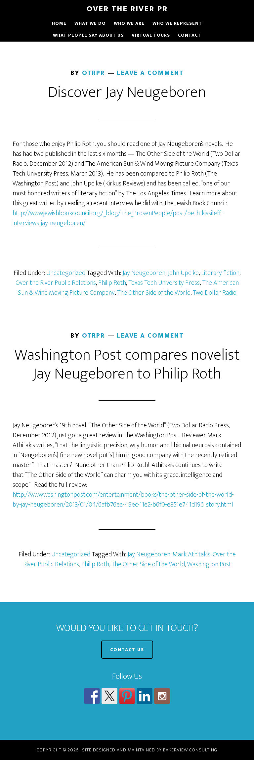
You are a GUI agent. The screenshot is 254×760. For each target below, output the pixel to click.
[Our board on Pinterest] (127, 696)
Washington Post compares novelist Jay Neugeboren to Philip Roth (127, 364)
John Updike (183, 273)
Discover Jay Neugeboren (127, 92)
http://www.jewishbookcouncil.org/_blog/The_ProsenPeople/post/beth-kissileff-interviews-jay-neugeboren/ (118, 218)
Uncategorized (65, 273)
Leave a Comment (150, 73)
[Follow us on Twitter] (109, 696)
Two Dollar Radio (214, 292)
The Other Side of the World (153, 292)
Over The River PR (127, 9)
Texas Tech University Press (164, 282)
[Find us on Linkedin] (144, 696)
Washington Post (209, 564)
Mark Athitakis (191, 554)
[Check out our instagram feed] (162, 696)
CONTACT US (127, 649)
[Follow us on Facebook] (92, 696)
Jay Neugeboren (143, 273)
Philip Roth (112, 282)
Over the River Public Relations (56, 282)
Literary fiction (220, 273)
